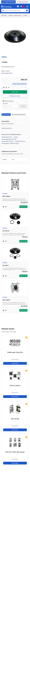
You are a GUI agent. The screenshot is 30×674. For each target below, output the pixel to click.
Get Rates (23, 106)
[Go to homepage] (6, 6)
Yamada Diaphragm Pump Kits (9, 139)
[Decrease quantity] (19, 87)
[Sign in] (18, 6)
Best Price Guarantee (20, 83)
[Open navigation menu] (27, 6)
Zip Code (5, 103)
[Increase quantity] (25, 87)
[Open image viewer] (15, 36)
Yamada (10, 15)
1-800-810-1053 (9, 2)
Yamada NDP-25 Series (7, 141)
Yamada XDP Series (20, 141)
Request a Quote (15, 96)
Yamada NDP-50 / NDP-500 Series (10, 143)
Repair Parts (18, 15)
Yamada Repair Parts (7, 137)
